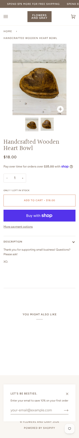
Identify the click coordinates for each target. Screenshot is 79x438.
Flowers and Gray (37, 421)
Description (13, 241)
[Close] (69, 391)
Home (8, 31)
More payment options (18, 226)
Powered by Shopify (39, 427)
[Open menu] (10, 16)
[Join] (62, 410)
